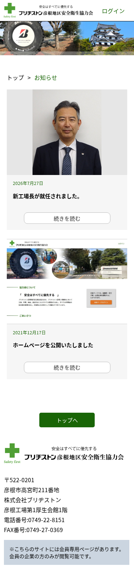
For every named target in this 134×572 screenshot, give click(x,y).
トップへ (67, 420)
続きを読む (67, 218)
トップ (15, 77)
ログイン (113, 10)
